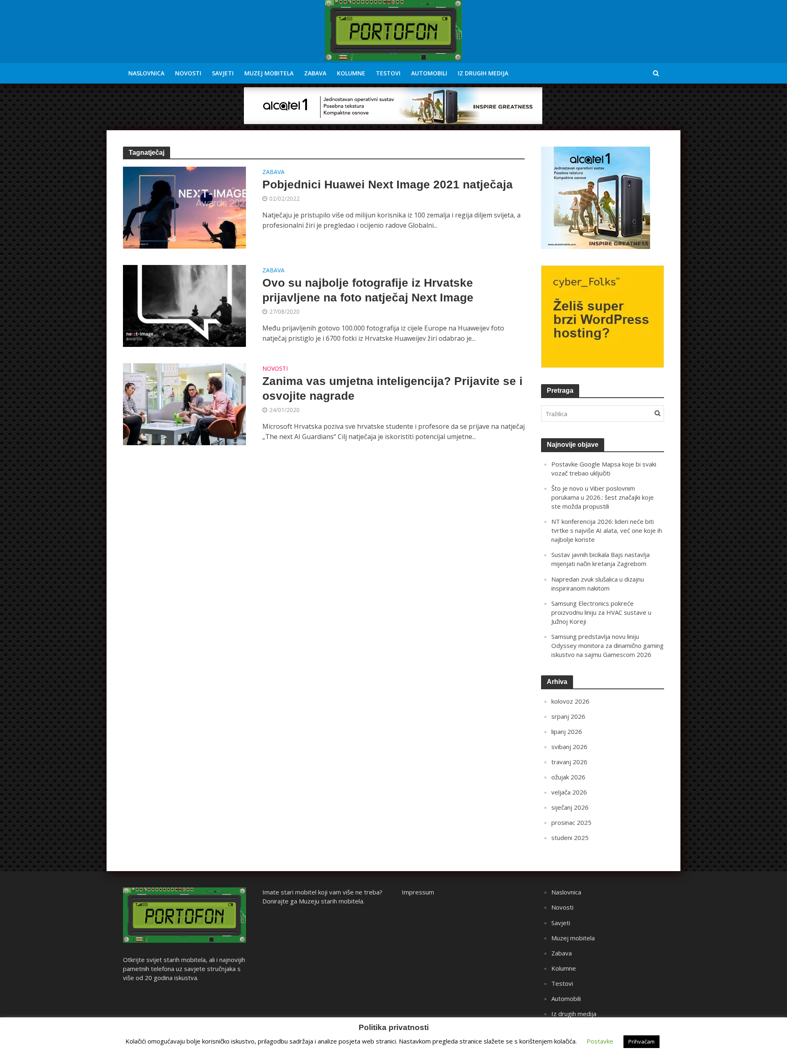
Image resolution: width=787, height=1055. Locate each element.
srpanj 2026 (568, 716)
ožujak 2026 (568, 777)
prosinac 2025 (571, 822)
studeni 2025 (570, 837)
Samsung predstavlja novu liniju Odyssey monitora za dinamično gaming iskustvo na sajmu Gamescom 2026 (607, 645)
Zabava (315, 73)
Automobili (429, 73)
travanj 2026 (569, 762)
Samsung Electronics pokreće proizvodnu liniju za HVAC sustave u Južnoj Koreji (601, 612)
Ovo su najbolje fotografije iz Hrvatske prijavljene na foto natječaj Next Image (367, 290)
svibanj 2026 (569, 747)
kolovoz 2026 (570, 701)
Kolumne (351, 73)
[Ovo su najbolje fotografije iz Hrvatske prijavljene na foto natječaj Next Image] (184, 305)
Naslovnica (146, 73)
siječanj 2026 (570, 807)
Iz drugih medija (483, 73)
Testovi (388, 73)
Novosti (188, 73)
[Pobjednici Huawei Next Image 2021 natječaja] (184, 206)
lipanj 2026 (566, 731)
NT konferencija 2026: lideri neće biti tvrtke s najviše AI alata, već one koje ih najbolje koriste (606, 530)
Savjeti (223, 73)
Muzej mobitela (268, 73)
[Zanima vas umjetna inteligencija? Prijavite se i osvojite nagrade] (184, 403)
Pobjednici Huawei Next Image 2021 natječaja (387, 184)
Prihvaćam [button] (641, 1041)
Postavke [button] (600, 1041)
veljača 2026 (569, 792)
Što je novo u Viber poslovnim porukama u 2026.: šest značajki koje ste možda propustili (602, 497)
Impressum (418, 892)
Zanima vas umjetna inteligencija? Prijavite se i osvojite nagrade (392, 388)
